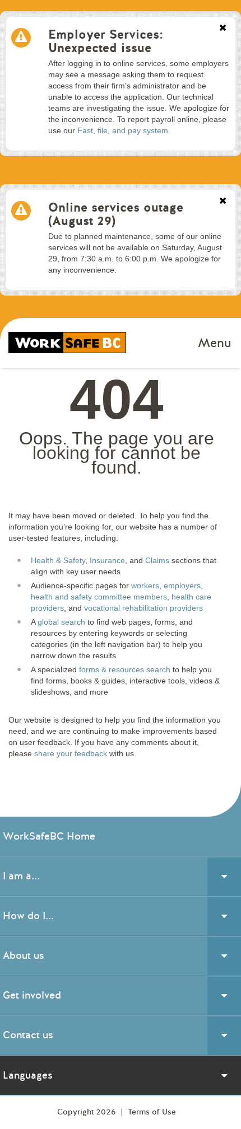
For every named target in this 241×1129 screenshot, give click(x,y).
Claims (157, 560)
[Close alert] (223, 28)
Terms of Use (152, 1112)
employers (182, 585)
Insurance (107, 560)
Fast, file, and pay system (122, 130)
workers (145, 585)
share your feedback (70, 753)
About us (23, 955)
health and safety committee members (99, 596)
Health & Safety (58, 560)
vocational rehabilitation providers (143, 607)
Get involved (32, 995)
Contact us (28, 1035)
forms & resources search (124, 669)
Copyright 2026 (87, 1112)
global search (61, 621)
